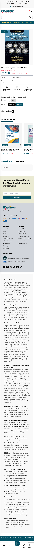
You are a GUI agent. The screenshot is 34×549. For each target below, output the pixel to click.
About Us (5, 228)
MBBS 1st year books (10, 307)
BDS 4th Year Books (21, 312)
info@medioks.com (18, 6)
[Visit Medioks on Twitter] (7, 267)
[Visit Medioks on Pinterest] (14, 267)
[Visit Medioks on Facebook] (4, 267)
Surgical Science (13, 317)
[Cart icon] (20, 145)
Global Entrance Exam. (19, 319)
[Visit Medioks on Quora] (20, 267)
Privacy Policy (22, 231)
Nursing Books (8, 315)
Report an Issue (22, 241)
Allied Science (8, 319)
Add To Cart (12, 104)
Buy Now (19, 104)
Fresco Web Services (12, 539)
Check (13, 100)
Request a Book (22, 243)
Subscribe (17, 197)
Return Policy (22, 233)
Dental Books (23, 317)
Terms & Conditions (23, 228)
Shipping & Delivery (23, 236)
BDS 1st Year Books (9, 310)
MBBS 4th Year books (23, 309)
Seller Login (6, 248)
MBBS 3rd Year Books (10, 309)
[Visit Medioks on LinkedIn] (17, 267)
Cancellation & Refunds (24, 238)
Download (5, 22)
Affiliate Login (6, 243)
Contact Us (6, 236)
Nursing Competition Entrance (18, 314)
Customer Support (8, 238)
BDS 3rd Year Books (9, 312)
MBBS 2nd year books (22, 307)
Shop (4, 231)
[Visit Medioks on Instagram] (11, 267)
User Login (6, 246)
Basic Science (17, 315)
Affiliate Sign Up (7, 241)
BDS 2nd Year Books (21, 310)
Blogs (4, 233)
